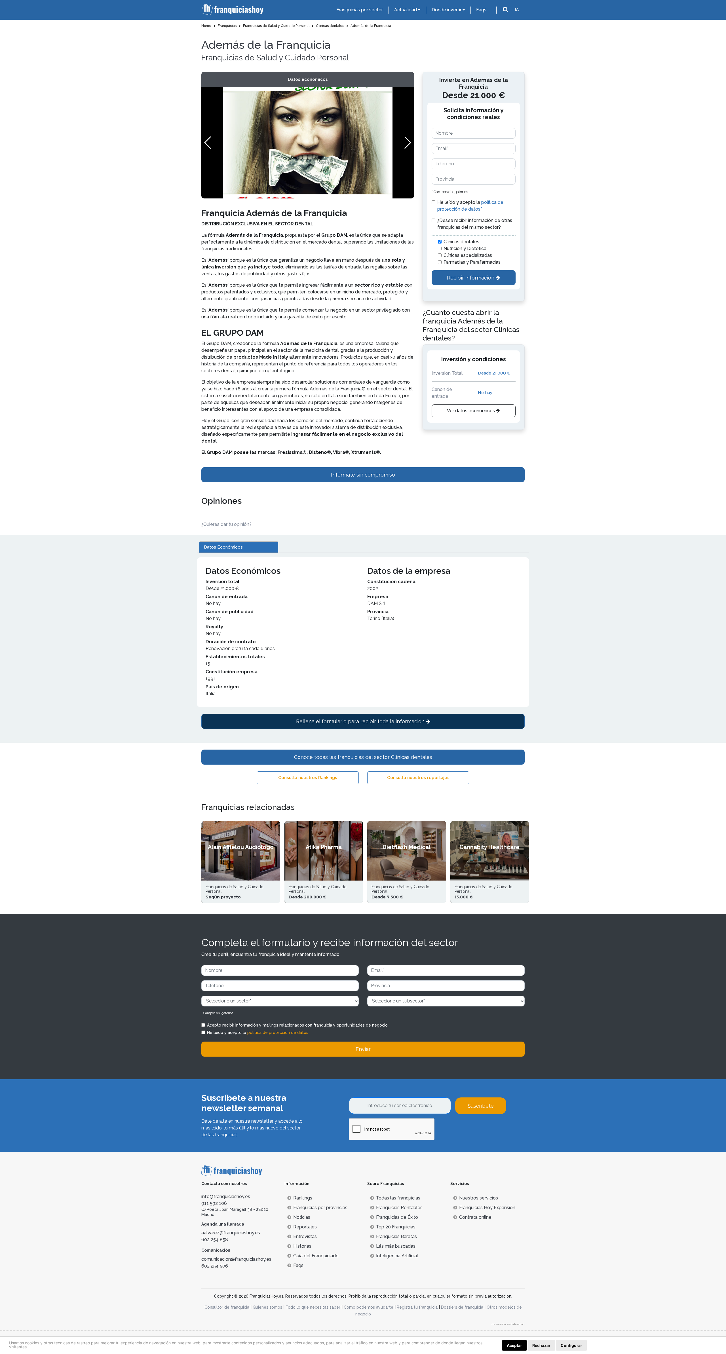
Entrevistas (305, 1236)
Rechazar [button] (541, 1345)
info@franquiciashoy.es (225, 1196)
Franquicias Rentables (399, 1207)
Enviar (363, 1049)
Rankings (302, 1198)
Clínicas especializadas (468, 255)
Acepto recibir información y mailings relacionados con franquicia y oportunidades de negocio (297, 1025)
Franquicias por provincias (320, 1207)
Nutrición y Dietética (465, 248)
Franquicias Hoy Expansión (487, 1207)
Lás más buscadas (395, 1246)
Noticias (301, 1217)
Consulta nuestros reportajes (418, 777)
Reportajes (305, 1227)
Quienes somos (267, 1307)
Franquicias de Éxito (397, 1217)
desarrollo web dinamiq (508, 1324)
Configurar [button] (571, 1345)
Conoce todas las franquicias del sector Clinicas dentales (363, 757)
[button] (407, 142)
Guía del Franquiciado (316, 1255)
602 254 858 (214, 1239)
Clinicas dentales (461, 241)
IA (517, 9)
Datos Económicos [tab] (223, 547)
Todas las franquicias (398, 1198)
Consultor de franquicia (226, 1307)
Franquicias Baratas (396, 1236)
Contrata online (475, 1217)
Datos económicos (308, 79)
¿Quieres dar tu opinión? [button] (226, 524)
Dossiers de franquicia (462, 1307)
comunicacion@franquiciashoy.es (236, 1259)
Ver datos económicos (471, 410)
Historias (302, 1246)
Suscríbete (481, 1106)
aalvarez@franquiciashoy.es (230, 1232)
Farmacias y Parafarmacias (472, 262)
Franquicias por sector (359, 9)
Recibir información (471, 278)
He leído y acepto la (470, 206)
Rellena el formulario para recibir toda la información (361, 721)
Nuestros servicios (478, 1198)
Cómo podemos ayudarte (368, 1307)
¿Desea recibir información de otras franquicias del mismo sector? (474, 224)
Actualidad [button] (405, 9)
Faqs (481, 9)
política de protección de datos (277, 1032)
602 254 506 (214, 1266)
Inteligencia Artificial (397, 1255)
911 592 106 (214, 1203)
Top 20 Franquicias (395, 1227)
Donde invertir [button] (446, 9)
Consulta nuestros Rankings (307, 777)
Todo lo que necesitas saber (313, 1307)
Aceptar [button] (514, 1345)
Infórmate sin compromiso (363, 475)
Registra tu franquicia (417, 1307)
